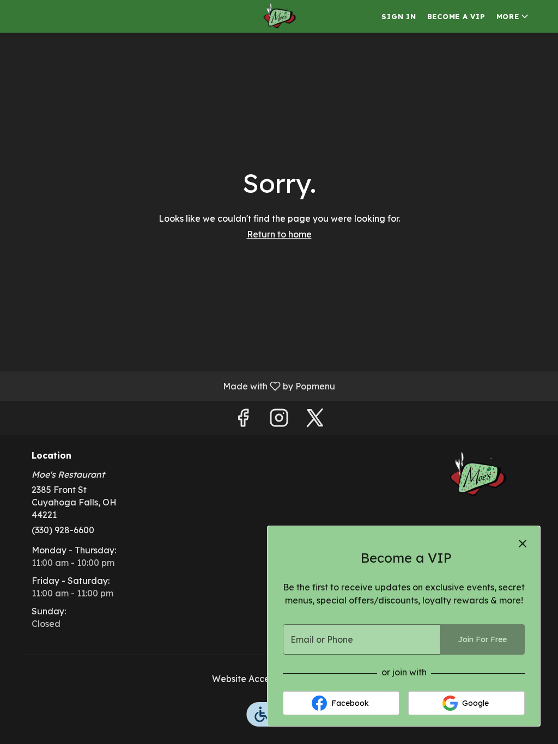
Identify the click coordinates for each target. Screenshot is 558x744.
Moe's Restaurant (476, 475)
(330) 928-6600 (63, 530)
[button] (513, 16)
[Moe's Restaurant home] (279, 16)
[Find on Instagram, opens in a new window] (279, 420)
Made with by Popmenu (171, 386)
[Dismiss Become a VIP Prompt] (523, 543)
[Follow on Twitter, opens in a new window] (315, 420)
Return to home (279, 234)
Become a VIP (456, 16)
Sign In (398, 16)
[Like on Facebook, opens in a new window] (243, 420)
